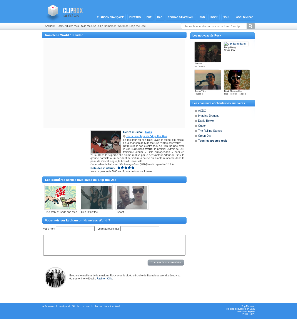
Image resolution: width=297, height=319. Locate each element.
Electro (135, 17)
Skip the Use (89, 26)
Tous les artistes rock (212, 140)
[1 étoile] (119, 167)
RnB (202, 17)
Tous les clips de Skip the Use (146, 136)
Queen (202, 125)
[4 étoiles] (129, 167)
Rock (214, 17)
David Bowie (206, 120)
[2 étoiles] (122, 167)
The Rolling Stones (210, 130)
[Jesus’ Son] (208, 88)
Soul (226, 17)
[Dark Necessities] (237, 88)
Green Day (205, 135)
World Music (244, 17)
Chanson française (110, 17)
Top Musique (248, 306)
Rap (159, 17)
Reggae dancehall (181, 17)
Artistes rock (72, 26)
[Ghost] (132, 207)
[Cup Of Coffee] (96, 207)
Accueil (49, 26)
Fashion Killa (104, 278)
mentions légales (246, 311)
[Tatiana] (208, 60)
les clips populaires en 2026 (240, 308)
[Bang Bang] (235, 43)
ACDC (202, 110)
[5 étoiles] (133, 167)
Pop (149, 17)
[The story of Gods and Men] (60, 207)
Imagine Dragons (208, 115)
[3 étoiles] (126, 167)
